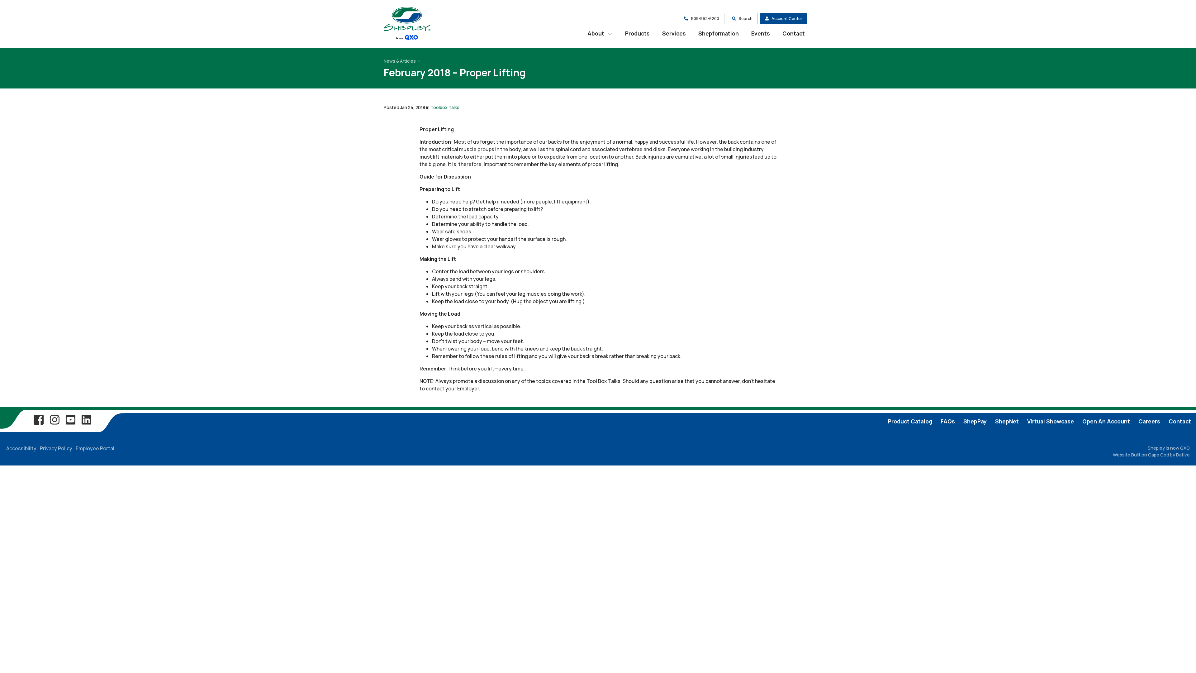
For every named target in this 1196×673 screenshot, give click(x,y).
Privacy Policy (56, 448)
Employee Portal (95, 448)
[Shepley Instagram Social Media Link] (54, 419)
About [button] (596, 33)
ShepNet (1007, 421)
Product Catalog (910, 421)
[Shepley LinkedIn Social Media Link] (86, 419)
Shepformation (718, 33)
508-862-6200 (704, 18)
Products (637, 33)
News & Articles (400, 61)
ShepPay (975, 421)
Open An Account (1106, 421)
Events (760, 33)
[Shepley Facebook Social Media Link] (39, 419)
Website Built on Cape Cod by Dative (1151, 455)
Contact (793, 33)
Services (674, 33)
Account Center (786, 18)
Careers (1149, 421)
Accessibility (21, 448)
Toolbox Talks (444, 107)
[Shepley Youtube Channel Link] (70, 419)
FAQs (948, 421)
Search (745, 18)
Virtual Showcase (1050, 421)
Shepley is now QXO (1169, 448)
